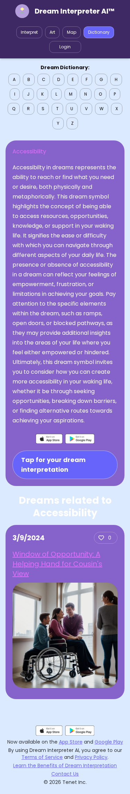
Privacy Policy (91, 757)
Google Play (109, 741)
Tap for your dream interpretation (53, 464)
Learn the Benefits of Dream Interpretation (65, 765)
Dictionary (99, 32)
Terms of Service (42, 757)
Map (71, 32)
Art (52, 32)
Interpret (29, 32)
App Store (71, 741)
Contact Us (65, 773)
